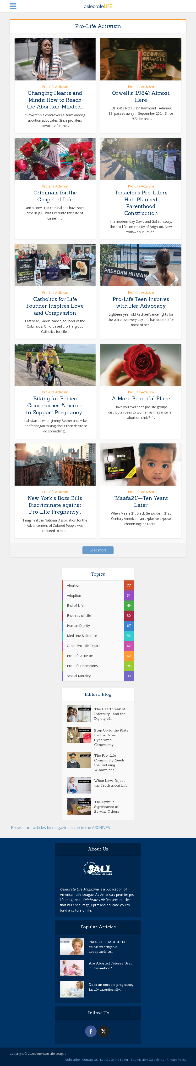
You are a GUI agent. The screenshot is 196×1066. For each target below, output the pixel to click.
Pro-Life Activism (55, 86)
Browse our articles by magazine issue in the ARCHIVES (60, 827)
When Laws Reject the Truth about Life (111, 783)
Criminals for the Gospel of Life (55, 196)
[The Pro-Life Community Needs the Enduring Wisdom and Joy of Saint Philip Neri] (80, 760)
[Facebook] (91, 1031)
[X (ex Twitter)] (103, 1031)
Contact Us (90, 1059)
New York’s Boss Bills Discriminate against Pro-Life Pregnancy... (55, 505)
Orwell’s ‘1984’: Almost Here (141, 96)
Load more (98, 550)
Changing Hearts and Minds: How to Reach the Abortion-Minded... (55, 100)
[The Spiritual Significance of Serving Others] (80, 806)
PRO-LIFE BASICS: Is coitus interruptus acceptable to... (107, 947)
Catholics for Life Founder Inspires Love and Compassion (55, 306)
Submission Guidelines (147, 1059)
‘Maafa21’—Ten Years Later (141, 501)
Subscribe (72, 1059)
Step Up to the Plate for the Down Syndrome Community (111, 737)
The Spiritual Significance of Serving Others (106, 807)
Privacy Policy (176, 1059)
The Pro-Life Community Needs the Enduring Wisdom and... (109, 762)
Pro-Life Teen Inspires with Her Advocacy (141, 302)
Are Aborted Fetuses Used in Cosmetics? (110, 965)
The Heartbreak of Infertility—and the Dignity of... (109, 714)
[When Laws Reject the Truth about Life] (80, 785)
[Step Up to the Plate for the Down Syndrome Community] (80, 735)
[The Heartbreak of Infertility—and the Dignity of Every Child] (80, 713)
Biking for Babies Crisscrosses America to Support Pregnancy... (55, 405)
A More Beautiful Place (141, 398)
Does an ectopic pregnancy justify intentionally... (111, 987)
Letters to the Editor (114, 1059)
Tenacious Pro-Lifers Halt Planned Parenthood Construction (141, 202)
